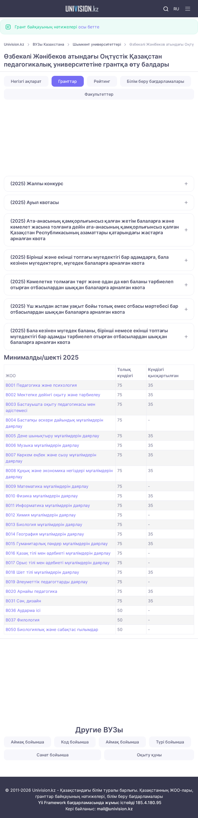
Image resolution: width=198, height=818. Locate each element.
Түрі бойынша (170, 741)
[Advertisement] (99, 138)
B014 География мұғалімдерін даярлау (45, 534)
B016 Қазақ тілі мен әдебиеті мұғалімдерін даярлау (58, 553)
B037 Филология (22, 619)
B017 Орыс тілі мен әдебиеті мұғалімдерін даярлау (58, 562)
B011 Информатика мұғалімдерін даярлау (48, 505)
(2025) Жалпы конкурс (36, 183)
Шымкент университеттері (97, 44)
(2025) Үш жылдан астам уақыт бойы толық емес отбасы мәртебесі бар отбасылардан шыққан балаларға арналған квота (94, 309)
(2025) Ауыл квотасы (34, 202)
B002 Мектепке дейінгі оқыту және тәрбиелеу (53, 394)
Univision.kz (14, 44)
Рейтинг (102, 81)
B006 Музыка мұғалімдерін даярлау (42, 445)
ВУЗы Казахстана (48, 44)
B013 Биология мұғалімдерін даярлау (44, 524)
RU (176, 8)
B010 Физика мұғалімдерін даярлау (42, 495)
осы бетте (88, 26)
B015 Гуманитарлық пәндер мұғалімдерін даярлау (57, 543)
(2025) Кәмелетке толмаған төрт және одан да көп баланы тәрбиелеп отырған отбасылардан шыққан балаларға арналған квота (92, 284)
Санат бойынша (53, 754)
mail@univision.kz (115, 808)
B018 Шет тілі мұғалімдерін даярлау (42, 572)
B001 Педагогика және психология (41, 385)
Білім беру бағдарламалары (155, 81)
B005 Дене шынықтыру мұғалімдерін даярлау (52, 435)
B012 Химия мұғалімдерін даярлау (41, 514)
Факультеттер (99, 94)
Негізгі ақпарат (26, 81)
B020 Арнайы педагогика (31, 591)
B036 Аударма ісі (23, 610)
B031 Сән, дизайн (23, 600)
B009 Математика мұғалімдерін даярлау (47, 486)
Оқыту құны (149, 754)
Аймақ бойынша (27, 741)
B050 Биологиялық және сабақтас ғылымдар (52, 629)
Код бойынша (75, 741)
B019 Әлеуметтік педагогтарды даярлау (47, 581)
